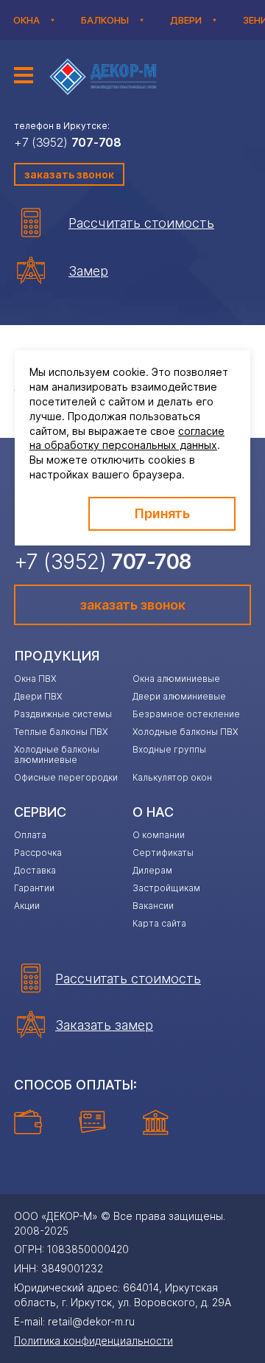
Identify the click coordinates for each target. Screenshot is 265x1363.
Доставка (35, 870)
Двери (186, 20)
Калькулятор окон (172, 777)
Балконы (105, 20)
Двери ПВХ (38, 696)
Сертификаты (163, 852)
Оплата (30, 834)
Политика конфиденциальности (93, 1340)
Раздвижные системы (63, 713)
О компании (158, 834)
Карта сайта (159, 923)
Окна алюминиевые (176, 678)
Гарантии (34, 887)
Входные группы (169, 749)
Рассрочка (38, 852)
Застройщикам (166, 887)
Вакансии (153, 905)
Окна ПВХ (35, 678)
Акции (27, 905)
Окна (26, 20)
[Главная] (105, 77)
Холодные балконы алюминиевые (56, 754)
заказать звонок (69, 174)
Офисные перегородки (66, 777)
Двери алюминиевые (179, 696)
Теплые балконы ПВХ (60, 731)
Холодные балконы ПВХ (185, 731)
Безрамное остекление (186, 713)
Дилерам (152, 870)
